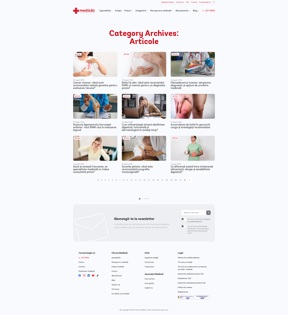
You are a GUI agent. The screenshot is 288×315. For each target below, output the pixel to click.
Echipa (118, 10)
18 (167, 180)
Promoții (194, 2)
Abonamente (182, 10)
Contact (82, 267)
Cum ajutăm (149, 283)
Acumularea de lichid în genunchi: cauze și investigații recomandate (191, 126)
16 (158, 180)
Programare (149, 267)
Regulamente (183, 292)
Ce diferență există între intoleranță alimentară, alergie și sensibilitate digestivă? (192, 169)
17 (162, 180)
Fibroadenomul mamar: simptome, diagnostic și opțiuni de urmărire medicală (191, 85)
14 (149, 180)
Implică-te (149, 288)
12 (140, 180)
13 (144, 180)
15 (153, 180)
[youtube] (93, 275)
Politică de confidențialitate (188, 258)
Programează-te (205, 2)
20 (176, 180)
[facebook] (80, 275)
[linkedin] (89, 275)
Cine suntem (150, 279)
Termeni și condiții (185, 262)
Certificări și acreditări (120, 294)
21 (180, 180)
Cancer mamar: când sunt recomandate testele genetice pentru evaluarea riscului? (95, 85)
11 (136, 180)
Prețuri (128, 10)
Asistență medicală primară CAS (191, 274)
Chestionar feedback (87, 271)
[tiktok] (98, 275)
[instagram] (84, 275)
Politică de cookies (185, 287)
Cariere (81, 262)
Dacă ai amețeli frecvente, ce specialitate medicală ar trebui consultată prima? (91, 169)
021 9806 (210, 10)
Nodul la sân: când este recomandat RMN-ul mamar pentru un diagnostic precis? (143, 85)
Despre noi (116, 285)
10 (131, 180)
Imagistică (140, 10)
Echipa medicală (118, 267)
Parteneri (115, 289)
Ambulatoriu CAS (184, 278)
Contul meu (180, 2)
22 (185, 180)
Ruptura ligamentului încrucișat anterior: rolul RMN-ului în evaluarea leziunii (94, 127)
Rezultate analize (167, 2)
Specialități (105, 10)
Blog (195, 10)
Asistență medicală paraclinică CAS (192, 283)
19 (171, 180)
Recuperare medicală (161, 10)
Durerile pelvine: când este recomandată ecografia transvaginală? (137, 169)
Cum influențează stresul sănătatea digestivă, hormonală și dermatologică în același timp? (143, 127)
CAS (187, 2)
